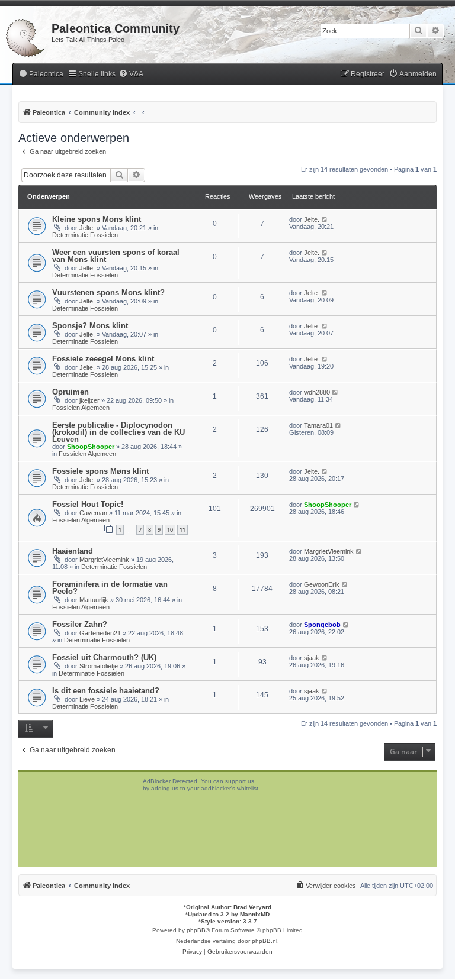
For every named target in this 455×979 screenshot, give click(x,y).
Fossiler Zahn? (79, 624)
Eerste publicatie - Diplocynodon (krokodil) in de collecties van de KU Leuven (118, 432)
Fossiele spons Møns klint (100, 471)
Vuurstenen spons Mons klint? (108, 292)
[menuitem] (40, 74)
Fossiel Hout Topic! (87, 504)
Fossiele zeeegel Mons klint (103, 358)
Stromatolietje (98, 666)
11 (182, 530)
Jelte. (87, 227)
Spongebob (322, 624)
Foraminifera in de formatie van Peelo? (110, 588)
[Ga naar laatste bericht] (325, 219)
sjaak (311, 657)
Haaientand (72, 551)
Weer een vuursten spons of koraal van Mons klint (116, 256)
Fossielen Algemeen (81, 407)
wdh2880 (317, 392)
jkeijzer (89, 400)
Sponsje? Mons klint (90, 325)
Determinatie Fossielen (85, 234)
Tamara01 (318, 425)
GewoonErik (321, 584)
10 (170, 530)
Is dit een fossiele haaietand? (105, 690)
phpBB (196, 930)
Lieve (87, 699)
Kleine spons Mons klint (96, 219)
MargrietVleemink (104, 559)
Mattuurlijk (93, 599)
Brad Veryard (252, 907)
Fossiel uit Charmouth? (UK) (104, 657)
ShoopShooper (90, 446)
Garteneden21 (100, 632)
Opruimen (70, 391)
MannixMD (255, 914)
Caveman (93, 512)
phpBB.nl (264, 941)
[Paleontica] (26, 35)
